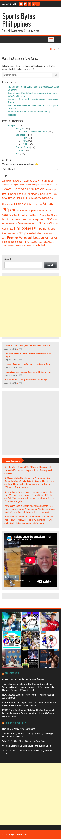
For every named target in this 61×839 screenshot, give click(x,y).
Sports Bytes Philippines (18, 19)
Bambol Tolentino (25, 184)
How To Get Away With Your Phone (18, 728)
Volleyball (20, 128)
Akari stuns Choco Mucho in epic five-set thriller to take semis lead (29, 510)
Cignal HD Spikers (26, 198)
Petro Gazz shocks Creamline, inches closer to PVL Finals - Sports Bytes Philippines (28, 507)
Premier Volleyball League (35, 131)
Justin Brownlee (43, 210)
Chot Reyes (8, 198)
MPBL (54, 214)
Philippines (23, 228)
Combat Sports (23, 147)
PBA (25, 137)
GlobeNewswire (12, 673)
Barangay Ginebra (39, 184)
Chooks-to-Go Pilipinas (22, 194)
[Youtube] (29, 4)
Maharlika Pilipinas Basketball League (24, 214)
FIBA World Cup (36, 204)
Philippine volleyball (29, 233)
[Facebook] (38, 4)
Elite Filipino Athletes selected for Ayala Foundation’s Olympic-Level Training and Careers (28, 470)
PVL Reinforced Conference (33, 242)
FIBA (25, 140)
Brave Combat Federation (23, 188)
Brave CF (52, 184)
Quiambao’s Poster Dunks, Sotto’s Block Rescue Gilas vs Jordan (28, 345)
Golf (17, 153)
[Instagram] (25, 4)
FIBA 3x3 (26, 204)
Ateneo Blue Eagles (10, 184)
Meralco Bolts (45, 215)
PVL (46, 237)
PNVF (4, 238)
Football (19, 150)
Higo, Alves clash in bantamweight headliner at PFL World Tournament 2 (27, 486)
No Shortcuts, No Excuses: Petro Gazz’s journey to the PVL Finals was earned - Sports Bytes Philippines (29, 493)
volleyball (40, 244)
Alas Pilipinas (9, 180)
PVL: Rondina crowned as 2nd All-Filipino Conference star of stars (29, 521)
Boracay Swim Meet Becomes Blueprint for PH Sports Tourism (28, 371)
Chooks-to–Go (47, 194)
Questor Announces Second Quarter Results (23, 679)
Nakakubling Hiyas (13, 467)
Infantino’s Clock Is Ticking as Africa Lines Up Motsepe (25, 379)
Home (53, 48)
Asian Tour (46, 180)
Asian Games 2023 (27, 180)
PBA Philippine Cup (30, 223)
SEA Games (49, 241)
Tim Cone (19, 245)
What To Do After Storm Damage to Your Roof (23, 741)
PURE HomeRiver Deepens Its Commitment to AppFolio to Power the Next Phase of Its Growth (29, 704)
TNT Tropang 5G (29, 245)
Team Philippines (8, 245)
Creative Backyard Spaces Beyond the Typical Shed (26, 745)
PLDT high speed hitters (47, 233)
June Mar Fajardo (27, 210)
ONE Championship (36, 219)
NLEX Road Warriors (17, 219)
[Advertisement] (30, 306)
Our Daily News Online (16, 723)
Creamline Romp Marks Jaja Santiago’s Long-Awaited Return (27, 364)
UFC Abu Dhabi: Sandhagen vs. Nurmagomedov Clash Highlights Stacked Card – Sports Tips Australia (29, 479)
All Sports (12, 125)
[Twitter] (34, 4)
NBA (25, 144)
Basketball (20, 134)
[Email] (21, 4)
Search (7, 259)
